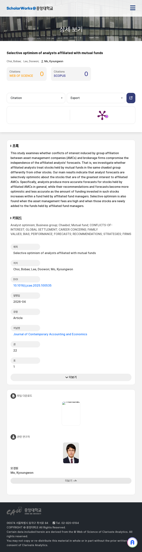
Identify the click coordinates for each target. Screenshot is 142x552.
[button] (130, 98)
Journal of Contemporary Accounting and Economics (50, 334)
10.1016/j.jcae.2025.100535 (32, 285)
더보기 (72, 377)
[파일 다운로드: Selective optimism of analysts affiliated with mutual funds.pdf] (71, 404)
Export (75, 98)
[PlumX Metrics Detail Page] (102, 115)
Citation (16, 98)
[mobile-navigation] (132, 7)
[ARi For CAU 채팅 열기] (132, 542)
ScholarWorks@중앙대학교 (30, 9)
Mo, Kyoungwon (53, 61)
